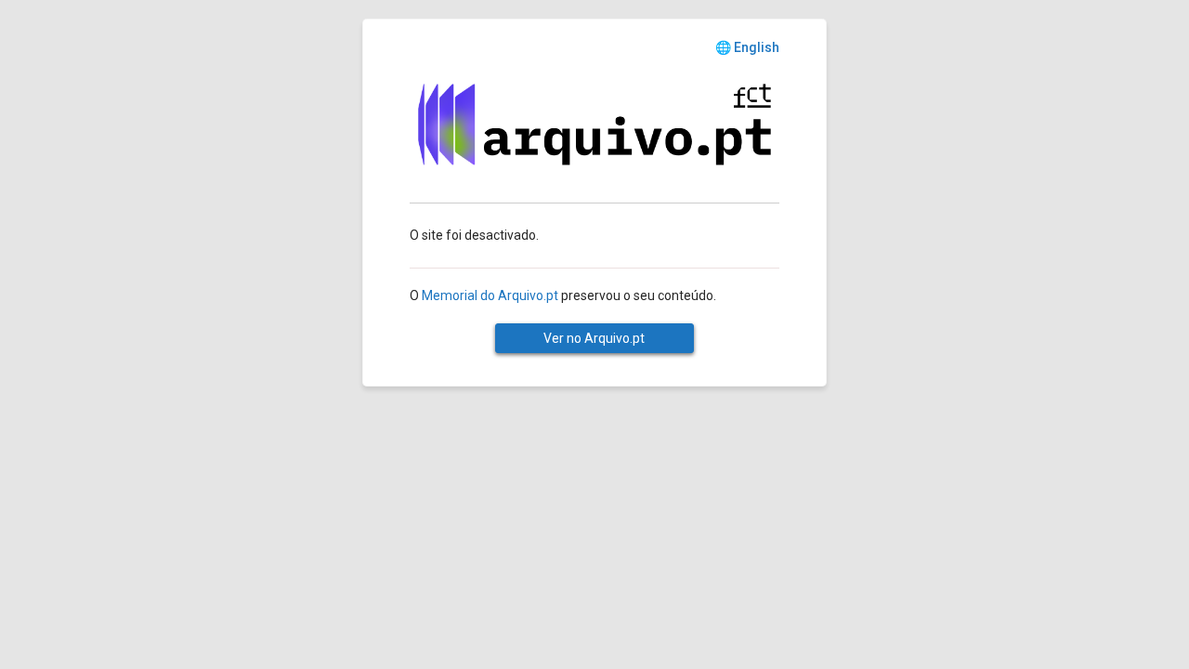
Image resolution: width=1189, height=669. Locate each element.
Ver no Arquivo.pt (594, 338)
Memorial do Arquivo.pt (490, 295)
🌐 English (747, 47)
